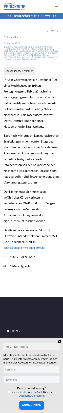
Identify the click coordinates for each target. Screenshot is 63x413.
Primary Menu (56, 7)
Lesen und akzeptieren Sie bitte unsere (32, 393)
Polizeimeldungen (13, 37)
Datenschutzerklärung (32, 395)
